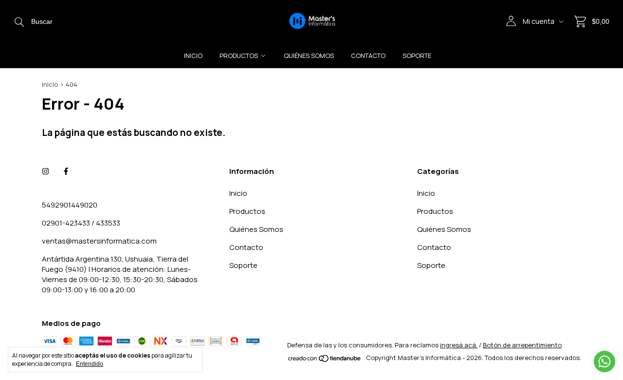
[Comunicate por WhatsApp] (604, 361)
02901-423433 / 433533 (81, 223)
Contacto (368, 55)
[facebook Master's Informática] (66, 171)
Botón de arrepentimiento (522, 345)
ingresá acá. (458, 345)
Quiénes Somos (309, 55)
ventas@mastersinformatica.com (99, 241)
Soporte (417, 55)
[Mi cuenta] (511, 21)
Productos (239, 55)
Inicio (193, 55)
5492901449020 (69, 205)
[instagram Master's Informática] (45, 171)
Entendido (89, 364)
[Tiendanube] (325, 360)
